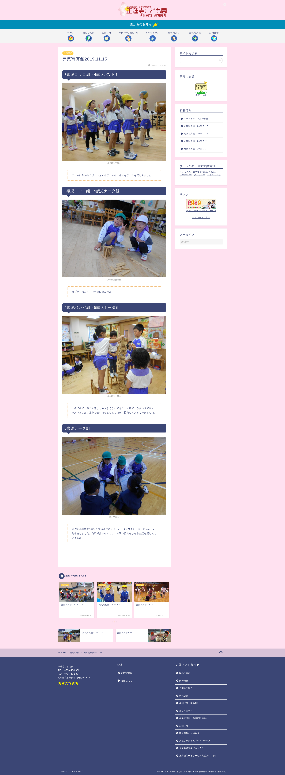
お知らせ (106, 32)
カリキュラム (152, 32)
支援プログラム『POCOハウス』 (196, 741)
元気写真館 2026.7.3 (195, 149)
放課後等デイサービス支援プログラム (198, 756)
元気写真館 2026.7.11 (196, 141)
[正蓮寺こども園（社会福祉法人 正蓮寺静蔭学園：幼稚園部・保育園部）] (142, 16)
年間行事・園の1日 (188, 703)
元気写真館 (195, 32)
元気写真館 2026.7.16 (197, 134)
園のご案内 (89, 32)
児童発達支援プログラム (191, 748)
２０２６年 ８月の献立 (196, 119)
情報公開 (183, 696)
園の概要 (183, 681)
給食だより (174, 32)
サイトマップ (77, 771)
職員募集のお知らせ (189, 733)
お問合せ (214, 32)
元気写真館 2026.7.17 (196, 126)
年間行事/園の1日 (128, 32)
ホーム (70, 32)
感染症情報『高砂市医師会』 (193, 718)
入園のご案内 (186, 688)
